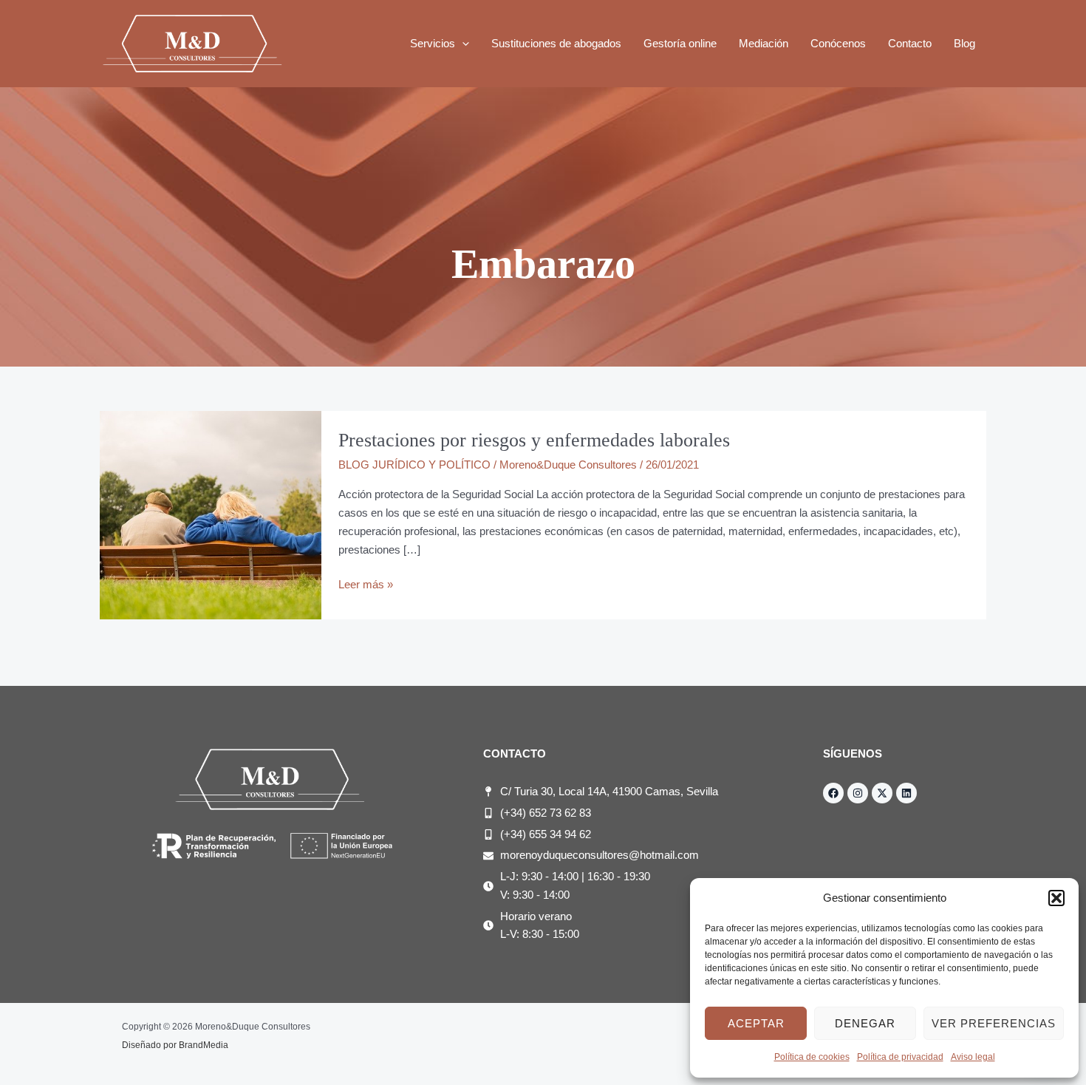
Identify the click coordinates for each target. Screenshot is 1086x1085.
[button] (1056, 898)
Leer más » (365, 583)
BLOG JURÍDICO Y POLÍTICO (414, 464)
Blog (964, 43)
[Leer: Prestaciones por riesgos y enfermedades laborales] (210, 514)
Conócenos (838, 43)
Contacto (910, 43)
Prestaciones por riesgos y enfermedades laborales (534, 440)
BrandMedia (203, 1045)
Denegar (865, 1023)
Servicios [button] (432, 43)
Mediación (763, 43)
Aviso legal (973, 1057)
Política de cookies (812, 1057)
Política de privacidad (900, 1057)
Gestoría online (680, 43)
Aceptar (756, 1023)
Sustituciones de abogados (556, 43)
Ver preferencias (994, 1023)
